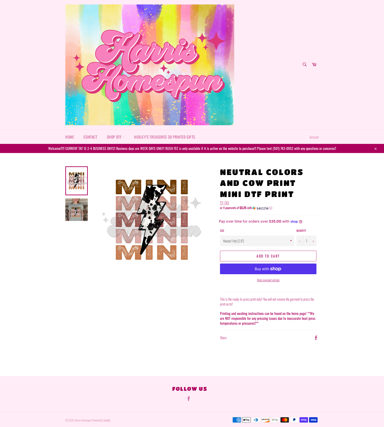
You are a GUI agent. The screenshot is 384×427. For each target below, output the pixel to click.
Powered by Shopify (101, 420)
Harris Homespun (83, 420)
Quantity (301, 230)
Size (222, 230)
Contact (90, 137)
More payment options (268, 280)
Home (69, 137)
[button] (269, 207)
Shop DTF (115, 137)
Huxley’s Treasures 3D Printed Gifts (164, 137)
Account (314, 137)
